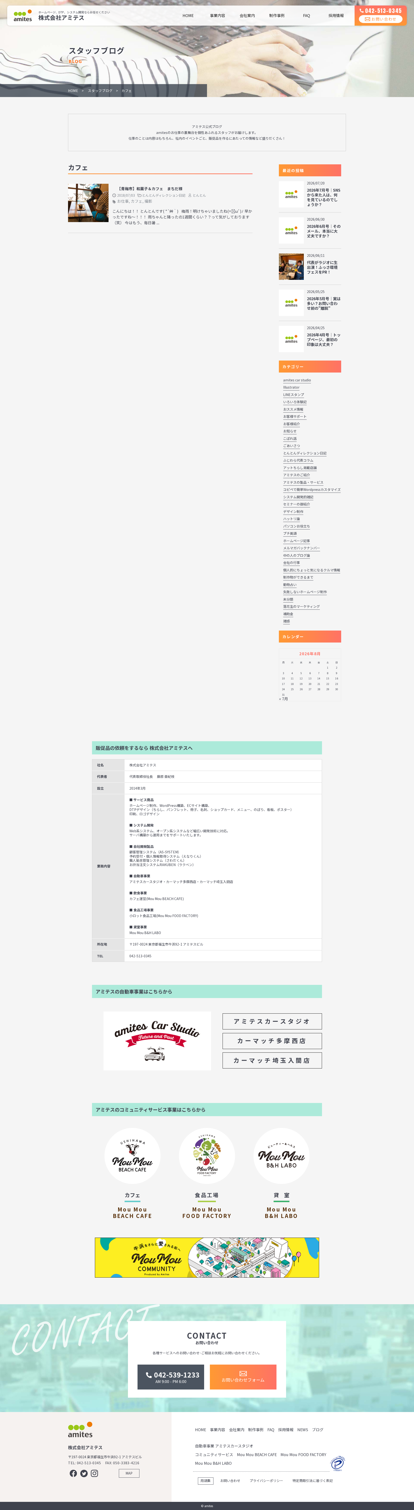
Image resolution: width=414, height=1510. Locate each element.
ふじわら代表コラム (298, 460)
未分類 (288, 599)
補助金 (288, 613)
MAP (129, 1473)
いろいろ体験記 (295, 401)
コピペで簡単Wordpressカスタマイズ (312, 489)
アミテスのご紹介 (296, 474)
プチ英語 (290, 533)
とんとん (199, 195)
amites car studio (297, 380)
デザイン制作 (293, 511)
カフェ (136, 201)
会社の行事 (291, 562)
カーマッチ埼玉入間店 (272, 1060)
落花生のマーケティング (301, 606)
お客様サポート (295, 416)
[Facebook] (73, 1473)
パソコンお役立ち (296, 526)
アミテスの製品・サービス (303, 482)
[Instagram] (94, 1473)
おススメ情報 (293, 409)
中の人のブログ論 (296, 555)
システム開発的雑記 (298, 496)
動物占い (290, 584)
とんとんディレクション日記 (163, 195)
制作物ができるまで (298, 577)
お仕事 (123, 201)
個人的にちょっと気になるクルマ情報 (311, 570)
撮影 (148, 201)
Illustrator (291, 387)
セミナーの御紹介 (296, 504)
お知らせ (290, 431)
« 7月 (283, 698)
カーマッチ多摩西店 (272, 1040)
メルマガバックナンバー (301, 547)
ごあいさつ (291, 445)
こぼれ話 (290, 438)
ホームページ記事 (296, 540)
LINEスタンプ (293, 394)
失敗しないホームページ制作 (305, 591)
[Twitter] (84, 1473)
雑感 (286, 621)
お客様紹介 (291, 423)
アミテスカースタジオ (272, 1021)
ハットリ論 (291, 518)
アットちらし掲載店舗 (300, 467)
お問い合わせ (384, 19)
